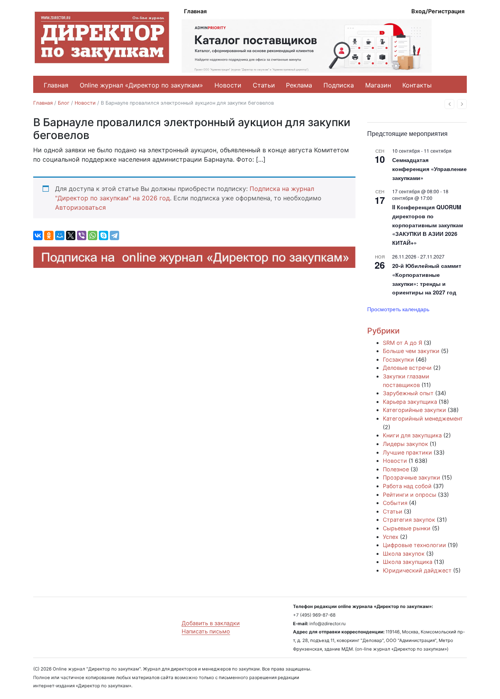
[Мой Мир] (59, 235)
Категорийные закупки (414, 410)
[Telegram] (114, 235)
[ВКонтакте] (38, 235)
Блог (64, 103)
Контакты (417, 85)
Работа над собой (407, 486)
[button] (449, 104)
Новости (227, 85)
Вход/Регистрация (437, 11)
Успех (390, 536)
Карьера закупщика (410, 401)
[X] (70, 235)
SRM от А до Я (402, 342)
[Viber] (81, 235)
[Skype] (103, 235)
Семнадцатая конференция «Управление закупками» (429, 168)
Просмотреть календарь (398, 309)
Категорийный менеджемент (423, 418)
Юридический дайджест (417, 570)
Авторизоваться (80, 207)
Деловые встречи (407, 367)
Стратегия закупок (409, 519)
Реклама (299, 85)
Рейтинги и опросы (409, 494)
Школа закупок (404, 553)
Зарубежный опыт (408, 393)
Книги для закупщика (412, 435)
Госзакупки (398, 359)
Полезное (396, 469)
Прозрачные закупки (411, 477)
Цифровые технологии (414, 545)
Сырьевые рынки (406, 528)
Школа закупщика (407, 561)
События (395, 502)
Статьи (264, 85)
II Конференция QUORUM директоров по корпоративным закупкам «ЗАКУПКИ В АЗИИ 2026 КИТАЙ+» (427, 224)
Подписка (338, 85)
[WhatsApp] (92, 235)
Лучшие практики (407, 452)
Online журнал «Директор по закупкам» (141, 85)
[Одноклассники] (49, 235)
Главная (195, 11)
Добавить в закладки (211, 623)
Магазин (378, 85)
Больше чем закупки (411, 351)
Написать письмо (206, 631)
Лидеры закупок (405, 443)
